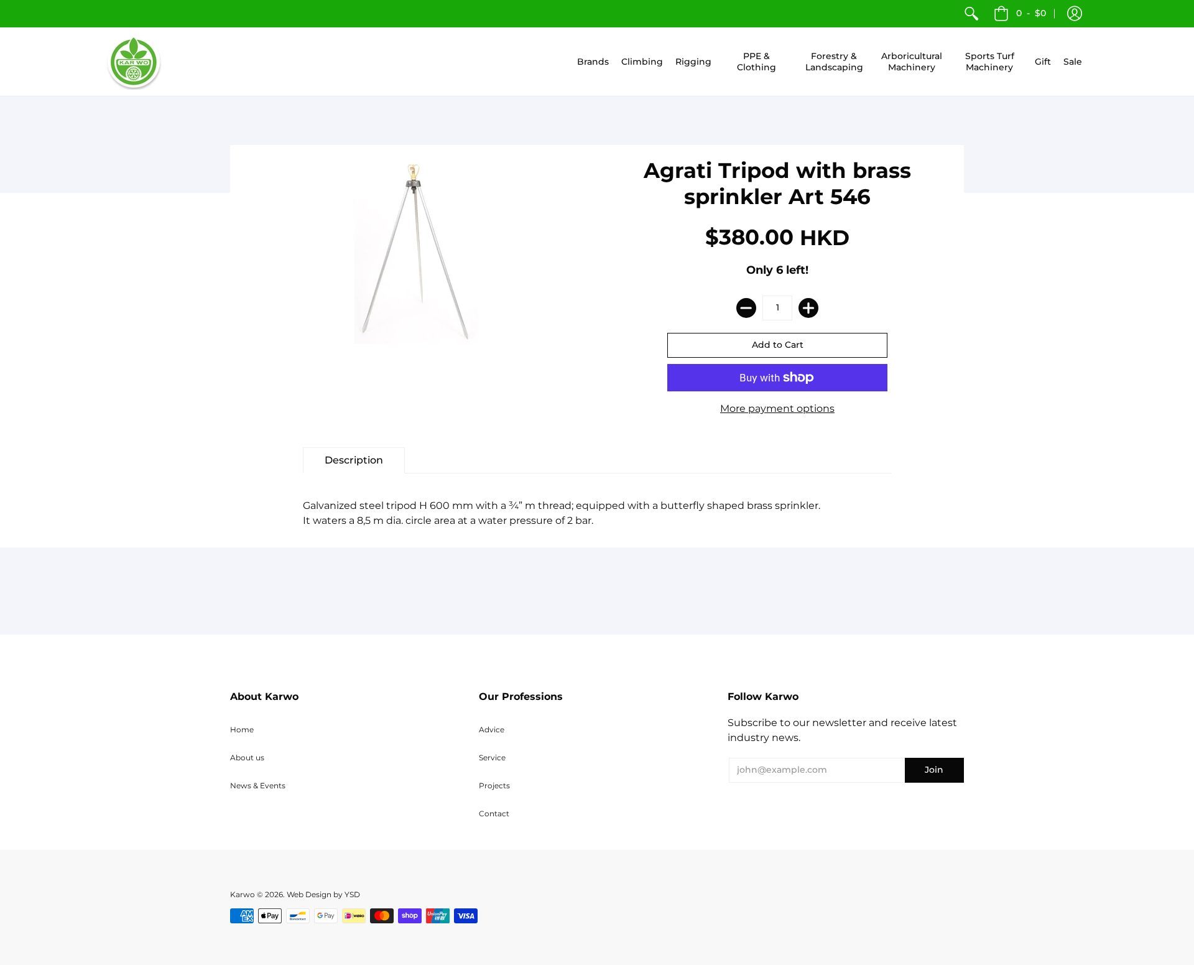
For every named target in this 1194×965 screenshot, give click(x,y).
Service (492, 757)
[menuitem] (971, 13)
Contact (494, 813)
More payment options (777, 408)
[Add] (808, 308)
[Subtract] (746, 308)
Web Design (309, 894)
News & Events (257, 785)
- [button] (1031, 13)
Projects (494, 785)
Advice (491, 729)
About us (247, 757)
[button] (1074, 13)
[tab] (354, 460)
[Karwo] (134, 61)
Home (242, 729)
